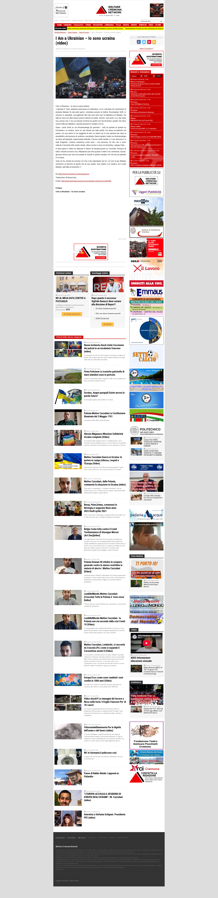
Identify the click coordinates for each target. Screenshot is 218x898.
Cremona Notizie (60, 837)
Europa (126, 25)
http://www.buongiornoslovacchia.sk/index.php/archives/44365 (86, 181)
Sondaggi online (100, 273)
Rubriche (143, 25)
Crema (88, 25)
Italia (118, 25)
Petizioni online (63, 273)
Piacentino (98, 25)
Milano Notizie (82, 837)
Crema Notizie (71, 837)
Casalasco (78, 25)
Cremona (68, 25)
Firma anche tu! (73, 314)
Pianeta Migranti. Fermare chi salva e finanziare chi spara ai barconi (118, 28)
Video (151, 25)
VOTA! (108, 324)
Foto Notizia (137, 556)
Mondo (134, 25)
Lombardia (109, 25)
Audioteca (136, 682)
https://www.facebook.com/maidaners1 (73, 174)
